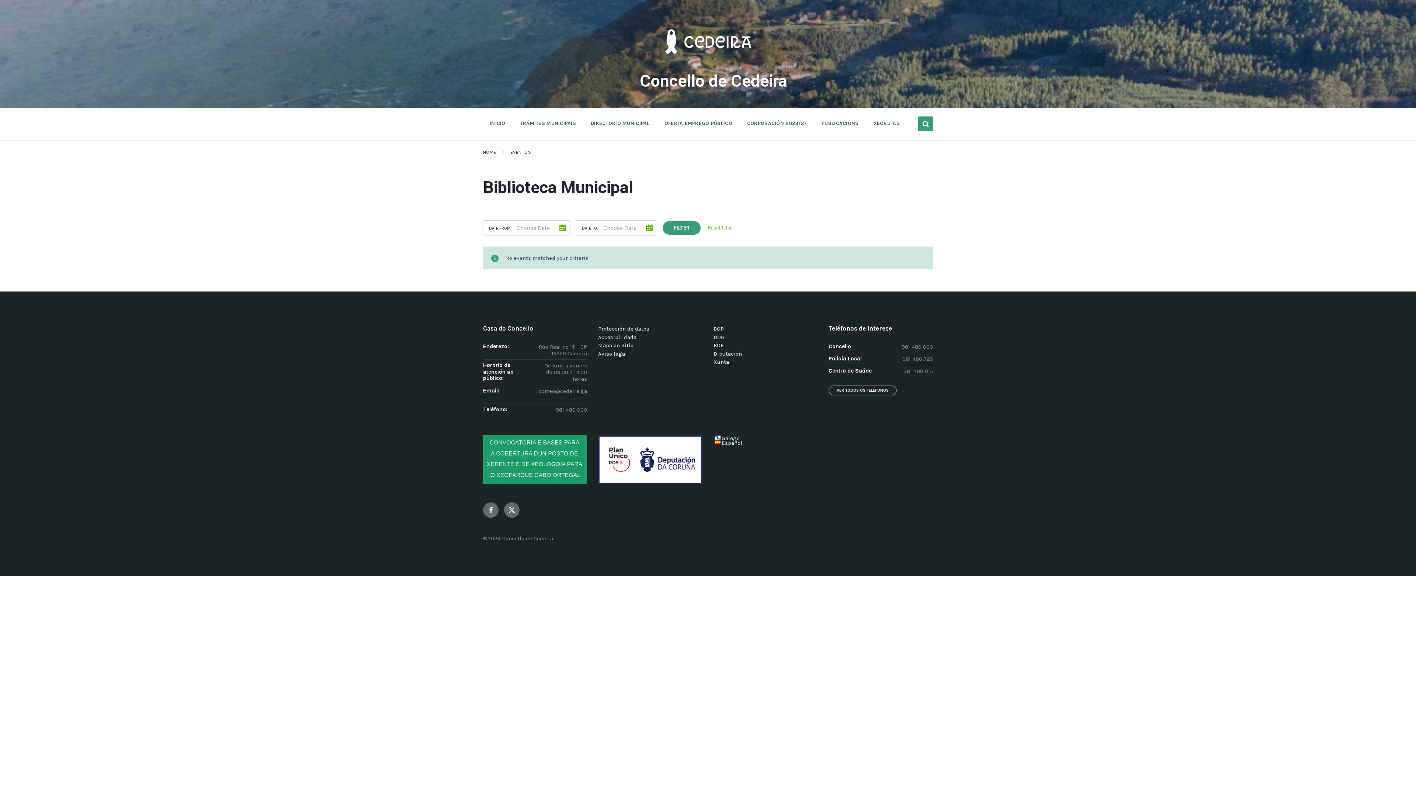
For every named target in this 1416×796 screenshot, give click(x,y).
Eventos (520, 152)
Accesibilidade (617, 337)
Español (732, 443)
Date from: (500, 228)
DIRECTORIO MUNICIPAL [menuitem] (620, 123)
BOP (719, 328)
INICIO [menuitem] (498, 123)
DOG (719, 337)
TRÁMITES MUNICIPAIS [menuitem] (548, 123)
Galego (731, 438)
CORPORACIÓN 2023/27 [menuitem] (777, 123)
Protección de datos (623, 328)
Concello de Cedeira (713, 81)
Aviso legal (612, 353)
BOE (719, 345)
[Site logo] (708, 65)
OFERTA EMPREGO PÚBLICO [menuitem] (698, 123)
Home (489, 152)
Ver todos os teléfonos (863, 390)
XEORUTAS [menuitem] (887, 123)
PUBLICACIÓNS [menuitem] (840, 123)
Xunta (721, 362)
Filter (682, 227)
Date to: (590, 228)
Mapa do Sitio (616, 345)
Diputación (728, 353)
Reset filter (720, 227)
